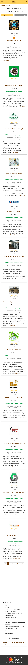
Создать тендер (21, 15)
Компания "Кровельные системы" (14, 302)
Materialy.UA (18, 662)
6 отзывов (14, 346)
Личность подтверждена (14, 91)
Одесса (18, 642)
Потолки (7, 607)
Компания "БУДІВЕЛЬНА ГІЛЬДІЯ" (14, 443)
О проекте (20, 657)
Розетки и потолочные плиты (13, 631)
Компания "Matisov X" (14, 40)
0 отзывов (14, 35)
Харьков (12, 642)
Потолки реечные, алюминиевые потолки (15, 623)
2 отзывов (14, 81)
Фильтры (7, 15)
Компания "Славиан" (14, 211)
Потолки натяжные (10, 617)
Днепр (7, 642)
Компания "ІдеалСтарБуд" (14, 129)
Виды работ (6, 602)
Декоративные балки (11, 628)
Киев (4, 642)
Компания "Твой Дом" (14, 350)
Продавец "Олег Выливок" (14, 85)
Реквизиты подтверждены (15, 135)
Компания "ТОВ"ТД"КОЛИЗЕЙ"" (14, 397)
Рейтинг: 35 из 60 (14, 33)
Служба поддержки (10, 657)
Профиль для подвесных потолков (15, 626)
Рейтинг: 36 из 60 (14, 123)
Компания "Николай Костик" (14, 174)
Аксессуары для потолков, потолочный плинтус (13, 610)
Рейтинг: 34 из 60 (14, 206)
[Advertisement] (14, 582)
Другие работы (9, 605)
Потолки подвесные (11, 620)
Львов (22, 642)
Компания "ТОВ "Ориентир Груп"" (14, 492)
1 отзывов (14, 125)
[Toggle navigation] (2, 2)
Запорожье (6, 644)
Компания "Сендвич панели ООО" (14, 257)
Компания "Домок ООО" (14, 535)
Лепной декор (9, 633)
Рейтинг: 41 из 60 (14, 80)
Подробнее (6, 60)
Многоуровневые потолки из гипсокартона (13, 614)
